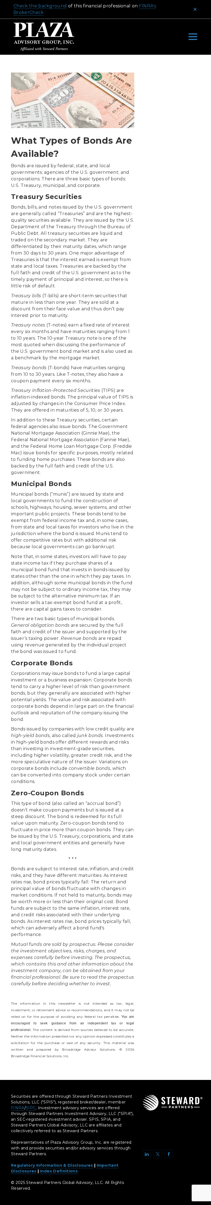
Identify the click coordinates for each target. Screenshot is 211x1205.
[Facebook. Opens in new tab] (169, 1154)
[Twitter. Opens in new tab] (158, 1154)
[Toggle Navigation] (192, 36)
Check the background (40, 5)
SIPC (31, 1107)
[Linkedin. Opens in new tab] (147, 1154)
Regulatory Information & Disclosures (52, 1165)
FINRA (17, 1107)
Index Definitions (59, 1171)
